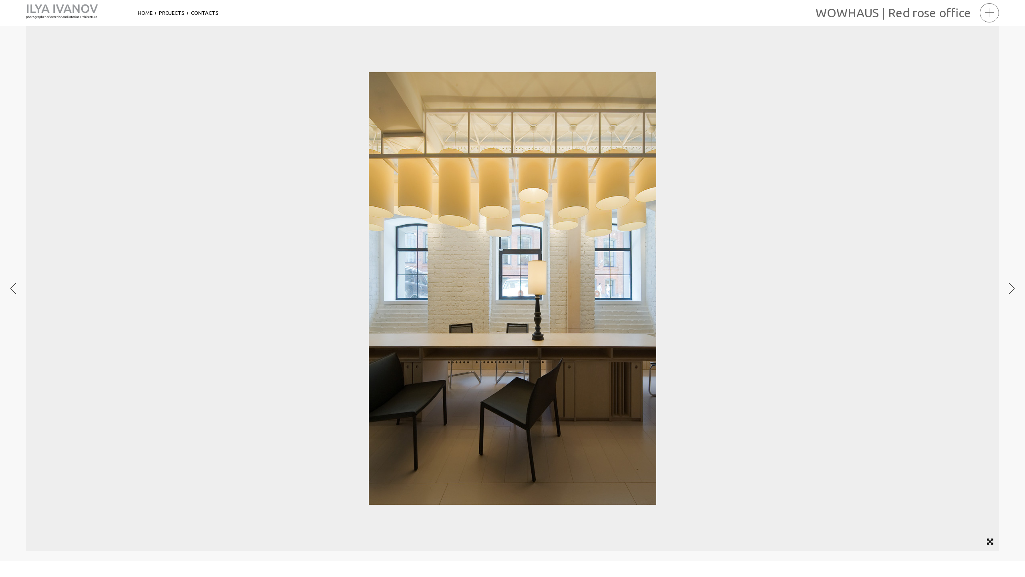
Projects (172, 13)
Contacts (205, 13)
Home (145, 13)
